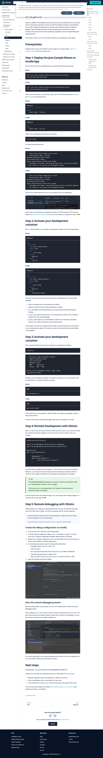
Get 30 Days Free (74, 742)
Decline (79, 13)
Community (43, 739)
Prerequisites (90, 8)
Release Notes (15, 747)
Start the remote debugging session (92, 66)
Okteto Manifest (16, 742)
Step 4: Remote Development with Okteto (93, 51)
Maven (90, 17)
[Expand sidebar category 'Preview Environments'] (20, 59)
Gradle (89, 19)
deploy (77, 94)
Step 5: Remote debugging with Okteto (93, 56)
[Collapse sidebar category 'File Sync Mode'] (20, 29)
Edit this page (31, 695)
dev (29, 229)
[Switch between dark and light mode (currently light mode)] (87, 2)
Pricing (42, 747)
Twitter (71, 739)
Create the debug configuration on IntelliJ (92, 61)
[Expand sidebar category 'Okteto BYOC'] (20, 68)
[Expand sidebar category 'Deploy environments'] (20, 57)
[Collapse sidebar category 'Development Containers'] (20, 26)
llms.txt (42, 750)
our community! (64, 719)
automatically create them (39, 214)
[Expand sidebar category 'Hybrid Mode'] (20, 51)
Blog (41, 736)
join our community (67, 687)
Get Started (95, 2)
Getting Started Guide (17, 739)
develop (30, 97)
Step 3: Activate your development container (92, 42)
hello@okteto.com (74, 736)
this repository (56, 687)
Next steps (89, 69)
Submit (53, 724)
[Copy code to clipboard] (78, 74)
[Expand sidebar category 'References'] (20, 80)
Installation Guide (16, 736)
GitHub (42, 742)
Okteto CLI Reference (17, 745)
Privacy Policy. (65, 9)
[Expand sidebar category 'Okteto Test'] (20, 62)
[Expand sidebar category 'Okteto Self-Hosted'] (20, 71)
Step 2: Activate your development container (92, 33)
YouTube (42, 745)
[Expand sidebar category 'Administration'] (20, 65)
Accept (67, 13)
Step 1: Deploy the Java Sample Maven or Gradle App (92, 12)
